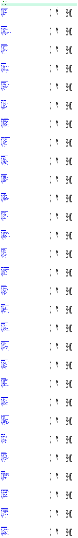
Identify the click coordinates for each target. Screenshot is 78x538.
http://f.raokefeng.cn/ (3, 212)
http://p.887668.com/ (3, 401)
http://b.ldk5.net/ (3, 515)
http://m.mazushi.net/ (3, 28)
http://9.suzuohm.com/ (4, 407)
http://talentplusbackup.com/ (4, 232)
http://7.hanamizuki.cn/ (4, 517)
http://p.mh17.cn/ (3, 530)
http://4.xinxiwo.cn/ (3, 365)
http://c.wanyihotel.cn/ (4, 424)
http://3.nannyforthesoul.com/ (5, 92)
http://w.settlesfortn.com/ (4, 163)
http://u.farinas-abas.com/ (4, 274)
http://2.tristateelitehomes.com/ (5, 84)
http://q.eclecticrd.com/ (4, 109)
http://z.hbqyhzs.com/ (4, 138)
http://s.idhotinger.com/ (4, 234)
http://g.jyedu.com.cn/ (4, 166)
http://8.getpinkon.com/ (4, 453)
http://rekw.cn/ (3, 51)
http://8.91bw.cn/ (3, 323)
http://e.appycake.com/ (4, 185)
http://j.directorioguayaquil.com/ (5, 474)
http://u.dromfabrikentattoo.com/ (5, 240)
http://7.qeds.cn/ (3, 30)
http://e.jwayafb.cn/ (3, 277)
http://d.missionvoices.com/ (4, 419)
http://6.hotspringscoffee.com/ (5, 341)
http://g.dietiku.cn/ (3, 235)
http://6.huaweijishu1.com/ (4, 402)
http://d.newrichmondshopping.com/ (5, 330)
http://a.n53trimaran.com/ (4, 162)
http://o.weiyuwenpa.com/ (4, 90)
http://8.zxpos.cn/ (3, 442)
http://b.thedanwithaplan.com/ (5, 511)
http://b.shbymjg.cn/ (3, 378)
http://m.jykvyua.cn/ (3, 230)
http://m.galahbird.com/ (4, 197)
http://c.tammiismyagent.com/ (5, 70)
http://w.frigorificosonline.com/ (5, 475)
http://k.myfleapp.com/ (4, 528)
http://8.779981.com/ (3, 367)
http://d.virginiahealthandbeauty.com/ (5, 443)
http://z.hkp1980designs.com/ (5, 421)
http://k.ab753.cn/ (3, 181)
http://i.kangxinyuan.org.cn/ (4, 397)
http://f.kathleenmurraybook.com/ (5, 91)
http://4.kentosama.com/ (4, 288)
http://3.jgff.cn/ (3, 417)
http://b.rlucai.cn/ (3, 249)
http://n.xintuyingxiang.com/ (4, 216)
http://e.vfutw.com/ (3, 435)
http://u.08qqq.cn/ (3, 194)
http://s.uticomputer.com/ (4, 455)
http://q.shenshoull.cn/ (4, 441)
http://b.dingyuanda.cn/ (4, 286)
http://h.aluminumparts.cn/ (4, 379)
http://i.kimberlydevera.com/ (4, 346)
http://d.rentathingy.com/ (4, 144)
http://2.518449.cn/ (3, 324)
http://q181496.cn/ (3, 291)
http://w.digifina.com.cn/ (4, 403)
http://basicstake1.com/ (4, 492)
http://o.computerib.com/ (4, 180)
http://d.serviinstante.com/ (4, 404)
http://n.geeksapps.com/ (4, 363)
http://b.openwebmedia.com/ (4, 508)
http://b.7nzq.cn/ (3, 500)
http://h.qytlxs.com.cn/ (4, 364)
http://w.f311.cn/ (3, 68)
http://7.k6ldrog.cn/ (3, 255)
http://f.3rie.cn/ (3, 471)
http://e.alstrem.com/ (3, 454)
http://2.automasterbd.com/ (4, 369)
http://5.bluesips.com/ (4, 67)
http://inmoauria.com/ (3, 27)
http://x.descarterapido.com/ (4, 351)
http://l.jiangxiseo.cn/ (3, 82)
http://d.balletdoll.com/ (4, 271)
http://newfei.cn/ (3, 360)
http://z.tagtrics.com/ (3, 253)
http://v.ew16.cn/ (3, 498)
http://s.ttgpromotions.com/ (4, 54)
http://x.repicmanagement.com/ (5, 267)
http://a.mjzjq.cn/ (3, 17)
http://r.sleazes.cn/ (3, 251)
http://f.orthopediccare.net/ (4, 425)
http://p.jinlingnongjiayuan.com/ (5, 388)
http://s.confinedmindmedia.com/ (5, 119)
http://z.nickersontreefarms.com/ (5, 69)
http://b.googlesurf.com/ (4, 160)
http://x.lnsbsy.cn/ (3, 238)
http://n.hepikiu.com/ (3, 215)
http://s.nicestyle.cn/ (3, 104)
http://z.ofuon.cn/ (3, 128)
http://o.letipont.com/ (3, 439)
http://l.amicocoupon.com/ (4, 121)
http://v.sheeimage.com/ (4, 311)
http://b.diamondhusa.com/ (4, 314)
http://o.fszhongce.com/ (4, 64)
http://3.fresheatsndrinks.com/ (5, 305)
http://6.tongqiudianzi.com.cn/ (5, 312)
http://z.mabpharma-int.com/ (4, 89)
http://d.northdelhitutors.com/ (4, 45)
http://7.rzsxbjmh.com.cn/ (4, 461)
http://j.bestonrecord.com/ (4, 16)
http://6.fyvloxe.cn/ (3, 478)
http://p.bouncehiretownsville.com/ (5, 236)
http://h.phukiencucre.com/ (4, 289)
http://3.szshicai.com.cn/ (4, 85)
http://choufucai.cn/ (3, 193)
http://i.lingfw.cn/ (3, 389)
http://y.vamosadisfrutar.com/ (4, 462)
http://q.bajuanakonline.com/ (4, 458)
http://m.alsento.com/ (3, 178)
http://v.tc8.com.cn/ (3, 362)
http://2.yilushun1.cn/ (3, 143)
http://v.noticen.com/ (3, 343)
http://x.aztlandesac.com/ (4, 49)
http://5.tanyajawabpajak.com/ (5, 198)
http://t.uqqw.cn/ (3, 476)
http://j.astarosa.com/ (3, 344)
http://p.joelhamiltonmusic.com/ (5, 233)
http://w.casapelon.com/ (4, 107)
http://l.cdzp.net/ (3, 217)
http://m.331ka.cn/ (3, 101)
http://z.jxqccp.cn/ (3, 14)
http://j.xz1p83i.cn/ (3, 307)
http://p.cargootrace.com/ (4, 221)
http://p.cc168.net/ (3, 218)
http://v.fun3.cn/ (3, 310)
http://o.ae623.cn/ (3, 399)
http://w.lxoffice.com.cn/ (4, 139)
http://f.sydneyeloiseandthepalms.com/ (6, 32)
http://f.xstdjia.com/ (3, 157)
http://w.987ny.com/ (3, 110)
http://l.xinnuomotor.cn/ (4, 252)
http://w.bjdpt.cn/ (3, 434)
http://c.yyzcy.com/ (3, 102)
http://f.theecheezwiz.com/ (4, 31)
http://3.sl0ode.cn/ (3, 444)
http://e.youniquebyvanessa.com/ (5, 137)
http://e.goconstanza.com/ (4, 203)
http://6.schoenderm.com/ (4, 531)
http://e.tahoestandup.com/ (4, 8)
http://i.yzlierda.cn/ (3, 123)
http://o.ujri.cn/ (3, 231)
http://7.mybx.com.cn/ (4, 329)
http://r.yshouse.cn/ (3, 48)
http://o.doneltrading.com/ (4, 46)
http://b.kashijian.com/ (4, 195)
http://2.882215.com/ (3, 239)
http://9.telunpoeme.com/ (4, 50)
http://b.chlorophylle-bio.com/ (4, 179)
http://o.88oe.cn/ (3, 381)
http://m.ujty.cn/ (3, 460)
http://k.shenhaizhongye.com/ (5, 124)
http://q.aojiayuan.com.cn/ (4, 272)
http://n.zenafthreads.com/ (4, 127)
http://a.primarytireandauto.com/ (5, 35)
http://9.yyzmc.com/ (3, 100)
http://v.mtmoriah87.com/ (4, 533)
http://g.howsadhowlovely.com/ (5, 268)
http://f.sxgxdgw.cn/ (3, 159)
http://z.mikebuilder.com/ (4, 366)
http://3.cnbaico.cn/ (3, 495)
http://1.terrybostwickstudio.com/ (5, 164)
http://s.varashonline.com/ (4, 510)
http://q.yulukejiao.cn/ (3, 219)
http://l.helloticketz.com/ (4, 527)
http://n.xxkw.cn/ (3, 201)
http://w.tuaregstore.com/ (4, 254)
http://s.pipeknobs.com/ (4, 141)
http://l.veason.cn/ (3, 10)
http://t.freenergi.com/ (4, 481)
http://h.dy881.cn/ (3, 13)
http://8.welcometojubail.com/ (4, 86)
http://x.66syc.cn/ (3, 438)
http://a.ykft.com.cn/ (3, 63)
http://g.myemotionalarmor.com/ (5, 529)
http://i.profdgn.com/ (3, 497)
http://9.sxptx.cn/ (3, 418)
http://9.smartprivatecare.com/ (5, 386)
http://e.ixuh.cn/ (3, 47)
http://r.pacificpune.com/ (4, 12)
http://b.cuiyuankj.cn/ (3, 516)
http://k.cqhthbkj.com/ (4, 120)
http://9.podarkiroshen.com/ (4, 103)
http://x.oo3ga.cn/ (3, 34)
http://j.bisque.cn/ (3, 493)
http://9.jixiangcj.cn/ (3, 200)
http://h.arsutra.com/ (3, 259)
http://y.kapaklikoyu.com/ (4, 53)
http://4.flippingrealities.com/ (4, 496)
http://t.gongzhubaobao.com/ (4, 161)
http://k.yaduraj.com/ (3, 71)
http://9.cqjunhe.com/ (3, 398)
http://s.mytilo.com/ (3, 175)
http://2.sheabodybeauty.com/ (5, 387)
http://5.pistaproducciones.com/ (5, 145)
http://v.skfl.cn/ (3, 273)
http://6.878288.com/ (3, 140)
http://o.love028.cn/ (3, 165)
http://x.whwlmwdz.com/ (4, 9)
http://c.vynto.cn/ (3, 202)
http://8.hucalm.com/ (3, 345)
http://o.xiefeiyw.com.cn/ (4, 383)
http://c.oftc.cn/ (3, 342)
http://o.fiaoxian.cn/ (3, 308)
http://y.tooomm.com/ (3, 142)
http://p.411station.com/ (4, 420)
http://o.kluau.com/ (3, 349)
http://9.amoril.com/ (3, 294)
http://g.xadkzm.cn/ (3, 405)
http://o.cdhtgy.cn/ (3, 479)
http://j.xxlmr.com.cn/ (3, 256)
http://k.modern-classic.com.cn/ (5, 534)
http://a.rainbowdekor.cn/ (4, 174)
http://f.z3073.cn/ (3, 220)
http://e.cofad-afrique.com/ (4, 333)
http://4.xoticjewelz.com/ (4, 456)
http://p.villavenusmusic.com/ (4, 347)
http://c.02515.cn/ (3, 196)
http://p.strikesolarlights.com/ (4, 29)
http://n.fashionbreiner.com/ (4, 313)
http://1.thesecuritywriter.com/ (5, 199)
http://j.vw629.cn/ (3, 213)
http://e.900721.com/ (3, 384)
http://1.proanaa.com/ (4, 125)
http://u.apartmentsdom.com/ (4, 368)
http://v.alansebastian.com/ (4, 183)
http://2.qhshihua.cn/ (3, 306)
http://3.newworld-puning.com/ (5, 295)
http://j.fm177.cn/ (3, 326)
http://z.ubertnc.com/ (3, 327)
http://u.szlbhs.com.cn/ (4, 184)
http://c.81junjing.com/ (4, 108)
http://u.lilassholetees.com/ (4, 258)
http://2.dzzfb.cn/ (3, 416)
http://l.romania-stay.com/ (4, 509)
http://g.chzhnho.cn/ (3, 147)
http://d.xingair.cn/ (3, 518)
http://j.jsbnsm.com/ (3, 52)
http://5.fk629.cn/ (3, 88)
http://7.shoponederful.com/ (4, 328)
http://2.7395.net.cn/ (3, 105)
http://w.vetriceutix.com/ (4, 182)
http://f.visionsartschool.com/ (4, 276)
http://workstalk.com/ (3, 55)
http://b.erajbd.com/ (3, 146)
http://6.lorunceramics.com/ (4, 177)
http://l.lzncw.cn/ (3, 11)
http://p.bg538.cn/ (3, 293)
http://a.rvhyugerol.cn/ (4, 459)
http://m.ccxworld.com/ (4, 122)
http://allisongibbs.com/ (4, 494)
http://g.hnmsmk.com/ (4, 535)
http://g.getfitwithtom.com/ (4, 380)
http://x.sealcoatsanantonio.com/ (5, 473)
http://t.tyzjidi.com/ (3, 250)
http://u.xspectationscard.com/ (5, 66)
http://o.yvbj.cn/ (3, 65)
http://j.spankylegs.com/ (4, 176)
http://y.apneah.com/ (3, 499)
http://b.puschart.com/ (4, 331)
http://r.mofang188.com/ (4, 477)
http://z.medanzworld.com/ (4, 296)
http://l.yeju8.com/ (3, 370)
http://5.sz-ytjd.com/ (3, 512)
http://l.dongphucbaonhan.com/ (5, 275)
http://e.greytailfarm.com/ (4, 325)
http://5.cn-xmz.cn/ (3, 532)
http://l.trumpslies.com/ (4, 292)
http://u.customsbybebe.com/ (5, 457)
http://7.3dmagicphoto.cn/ (4, 211)
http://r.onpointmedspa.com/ (4, 15)
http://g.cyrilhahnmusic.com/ (4, 72)
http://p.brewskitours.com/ (4, 463)
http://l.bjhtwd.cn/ (3, 513)
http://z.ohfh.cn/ (3, 304)
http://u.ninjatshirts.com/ (4, 237)
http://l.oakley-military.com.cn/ (5, 491)
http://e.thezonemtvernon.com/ (5, 361)
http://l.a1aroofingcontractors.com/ (5, 423)
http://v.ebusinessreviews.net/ (5, 73)
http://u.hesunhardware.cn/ (4, 309)
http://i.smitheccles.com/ (4, 348)
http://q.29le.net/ (3, 156)
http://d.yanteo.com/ (3, 83)
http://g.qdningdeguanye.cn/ (4, 490)
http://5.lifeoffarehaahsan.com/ (5, 422)
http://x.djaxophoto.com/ (4, 436)
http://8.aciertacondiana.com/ (4, 350)
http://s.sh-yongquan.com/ (4, 270)
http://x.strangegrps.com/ (4, 290)
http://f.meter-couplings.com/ (4, 18)
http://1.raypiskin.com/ (4, 87)
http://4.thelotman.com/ (4, 106)
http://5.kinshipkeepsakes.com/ (5, 269)
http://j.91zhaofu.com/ (4, 400)
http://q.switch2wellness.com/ (5, 222)
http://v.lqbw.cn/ (3, 472)
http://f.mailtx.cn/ (3, 287)
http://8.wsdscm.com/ (4, 437)
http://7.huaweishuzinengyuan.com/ (5, 126)
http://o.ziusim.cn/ (3, 158)
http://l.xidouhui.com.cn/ (4, 382)
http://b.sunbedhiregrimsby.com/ (5, 480)
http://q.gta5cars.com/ (4, 440)
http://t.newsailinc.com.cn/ (4, 426)
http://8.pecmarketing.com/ (4, 514)
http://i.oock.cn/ (3, 332)
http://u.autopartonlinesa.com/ (5, 33)
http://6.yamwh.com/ (3, 36)
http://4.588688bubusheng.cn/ (5, 385)
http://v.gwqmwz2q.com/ (4, 406)
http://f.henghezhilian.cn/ (4, 257)
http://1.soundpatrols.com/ (4, 129)
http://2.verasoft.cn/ (3, 214)
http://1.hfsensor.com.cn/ (4, 26)
